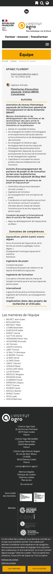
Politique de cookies (9, 560)
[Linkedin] (26, 11)
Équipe (14, 61)
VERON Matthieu (14, 399)
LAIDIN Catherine (14, 347)
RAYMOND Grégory (15, 383)
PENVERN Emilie (13, 377)
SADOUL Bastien (13, 391)
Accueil (5, 61)
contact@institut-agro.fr (26, 466)
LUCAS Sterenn (13, 372)
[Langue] (47, 3)
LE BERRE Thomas (14, 355)
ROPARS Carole (13, 388)
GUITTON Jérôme (14, 336)
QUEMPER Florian (14, 380)
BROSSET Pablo (13, 325)
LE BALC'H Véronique (15, 352)
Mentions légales (26, 472)
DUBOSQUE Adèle (14, 330)
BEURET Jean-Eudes (15, 319)
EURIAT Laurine (13, 333)
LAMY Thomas (12, 350)
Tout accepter (39, 569)
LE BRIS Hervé (12, 358)
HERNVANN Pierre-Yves (16, 339)
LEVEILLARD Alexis (14, 369)
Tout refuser (14, 569)
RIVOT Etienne (13, 385)
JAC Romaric (12, 344)
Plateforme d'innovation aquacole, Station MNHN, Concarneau (25, 92)
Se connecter (26, 484)
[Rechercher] (42, 3)
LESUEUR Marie (13, 366)
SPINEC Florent (13, 394)
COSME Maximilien (14, 328)
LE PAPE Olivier (13, 361)
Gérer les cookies (8, 563)
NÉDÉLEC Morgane (15, 374)
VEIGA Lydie (11, 396)
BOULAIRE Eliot (13, 322)
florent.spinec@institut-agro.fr (24, 74)
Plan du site (26, 480)
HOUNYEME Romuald (16, 341)
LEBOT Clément (13, 363)
